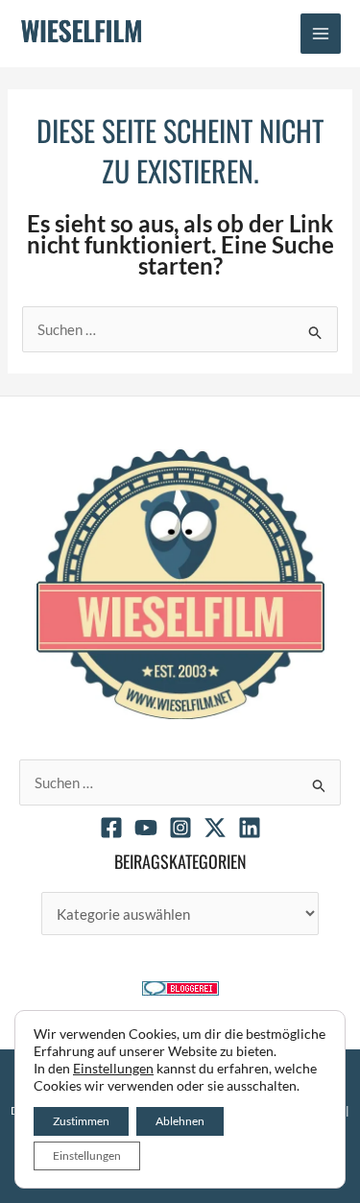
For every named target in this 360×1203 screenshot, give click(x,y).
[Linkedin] (249, 827)
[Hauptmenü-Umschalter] (321, 34)
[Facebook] (111, 827)
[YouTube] (145, 827)
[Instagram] (180, 827)
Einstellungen (113, 1068)
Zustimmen (81, 1121)
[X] (215, 827)
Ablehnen (180, 1121)
